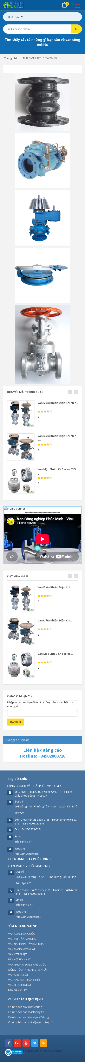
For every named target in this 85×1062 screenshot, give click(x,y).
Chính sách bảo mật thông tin (26, 1012)
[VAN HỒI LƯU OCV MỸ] (42, 160)
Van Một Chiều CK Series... (55, 654)
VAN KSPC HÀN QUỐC (21, 934)
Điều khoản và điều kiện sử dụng (28, 1017)
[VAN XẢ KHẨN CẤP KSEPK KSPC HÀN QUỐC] (42, 275)
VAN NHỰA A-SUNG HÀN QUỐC (27, 964)
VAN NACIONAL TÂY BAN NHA (26, 944)
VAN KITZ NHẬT (17, 954)
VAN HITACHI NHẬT (19, 985)
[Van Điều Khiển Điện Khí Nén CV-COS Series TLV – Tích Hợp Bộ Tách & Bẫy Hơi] (20, 413)
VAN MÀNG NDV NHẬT (21, 949)
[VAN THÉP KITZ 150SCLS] (42, 344)
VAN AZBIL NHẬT (18, 975)
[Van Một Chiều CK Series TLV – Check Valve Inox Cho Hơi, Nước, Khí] (20, 480)
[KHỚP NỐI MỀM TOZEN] (42, 101)
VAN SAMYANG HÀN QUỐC (24, 980)
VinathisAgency (51, 1051)
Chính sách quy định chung (25, 1007)
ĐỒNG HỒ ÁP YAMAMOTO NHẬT (27, 969)
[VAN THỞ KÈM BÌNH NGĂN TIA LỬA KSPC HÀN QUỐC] (42, 217)
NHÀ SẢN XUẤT (17, 990)
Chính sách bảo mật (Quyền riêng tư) (30, 1022)
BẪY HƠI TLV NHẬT (19, 959)
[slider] (45, 411)
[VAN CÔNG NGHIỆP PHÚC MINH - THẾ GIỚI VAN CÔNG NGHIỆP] (18, 5)
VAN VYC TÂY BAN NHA (22, 939)
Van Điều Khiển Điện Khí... (55, 587)
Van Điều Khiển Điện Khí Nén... (58, 403)
